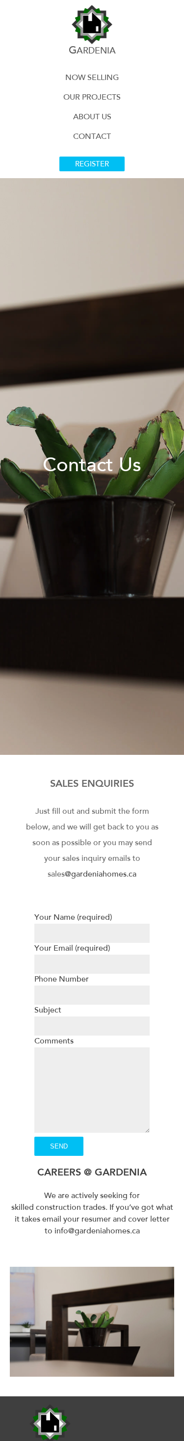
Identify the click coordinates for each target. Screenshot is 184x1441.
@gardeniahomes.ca (100, 875)
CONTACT (92, 137)
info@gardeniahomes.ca (97, 1231)
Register (92, 164)
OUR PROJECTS (92, 98)
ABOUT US (92, 117)
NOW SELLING (92, 78)
